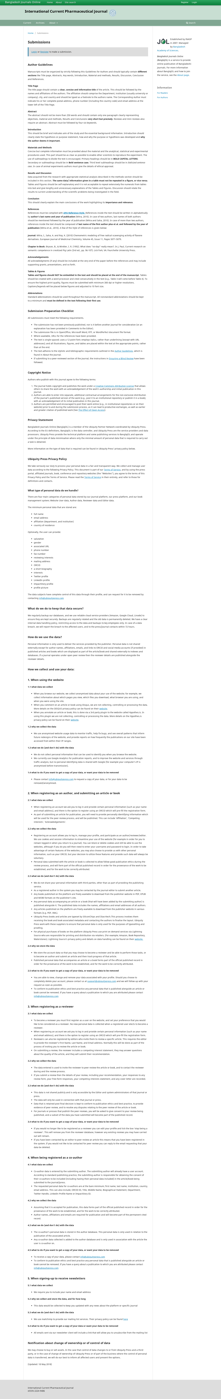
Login (194, 2)
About (59, 2)
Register (184, 2)
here (125, 1319)
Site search (70, 2)
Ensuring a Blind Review (121, 358)
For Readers (162, 93)
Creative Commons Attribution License (114, 386)
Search (192, 22)
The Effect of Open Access (91, 410)
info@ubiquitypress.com (51, 598)
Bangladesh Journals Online (22, 2)
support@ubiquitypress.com (101, 981)
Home (50, 2)
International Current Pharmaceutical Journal (66, 11)
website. (139, 939)
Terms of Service (112, 469)
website (103, 708)
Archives (40, 22)
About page (183, 75)
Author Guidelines (124, 351)
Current (27, 22)
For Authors (162, 97)
